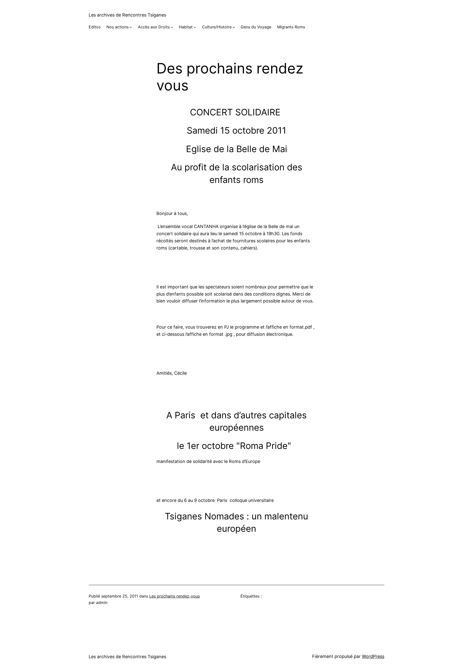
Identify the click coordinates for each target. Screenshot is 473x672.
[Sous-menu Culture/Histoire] (234, 27)
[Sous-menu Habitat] (195, 27)
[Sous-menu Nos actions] (131, 27)
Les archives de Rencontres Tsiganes (127, 15)
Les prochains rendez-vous (174, 596)
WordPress (373, 656)
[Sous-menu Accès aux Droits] (172, 27)
